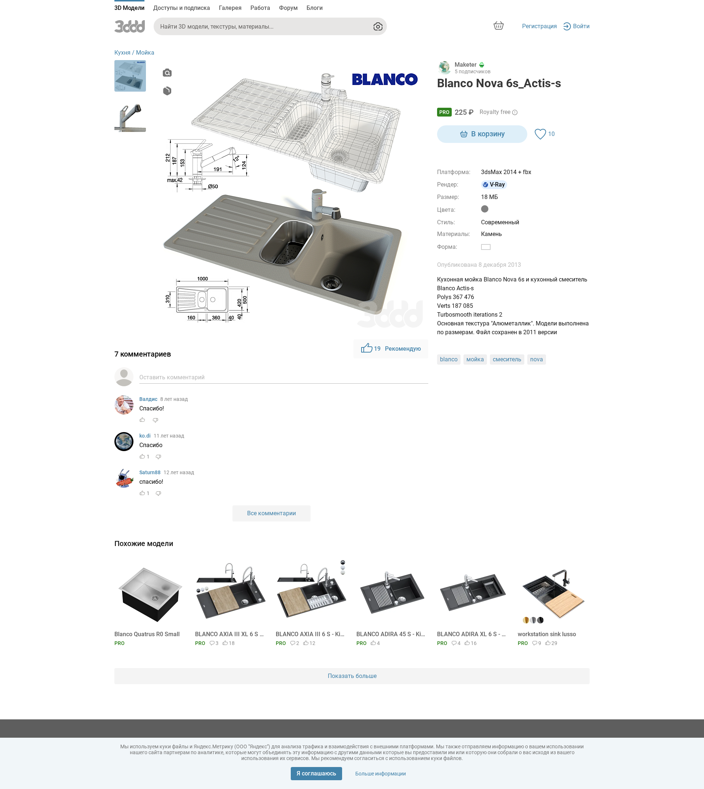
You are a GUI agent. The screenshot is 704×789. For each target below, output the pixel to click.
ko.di (145, 436)
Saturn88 (150, 472)
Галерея (230, 7)
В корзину (488, 133)
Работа (260, 7)
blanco (449, 359)
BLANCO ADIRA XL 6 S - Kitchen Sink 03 (471, 634)
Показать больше (352, 675)
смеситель (507, 359)
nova (536, 359)
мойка (475, 359)
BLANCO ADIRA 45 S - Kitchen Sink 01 (391, 634)
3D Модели (129, 7)
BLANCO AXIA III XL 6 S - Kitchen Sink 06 (229, 634)
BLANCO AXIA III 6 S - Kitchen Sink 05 (310, 634)
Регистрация (539, 26)
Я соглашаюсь (316, 773)
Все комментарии (271, 513)
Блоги (315, 7)
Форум (288, 7)
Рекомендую (397, 348)
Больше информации (380, 774)
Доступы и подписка (181, 7)
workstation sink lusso (547, 634)
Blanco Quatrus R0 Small (147, 634)
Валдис (148, 399)
